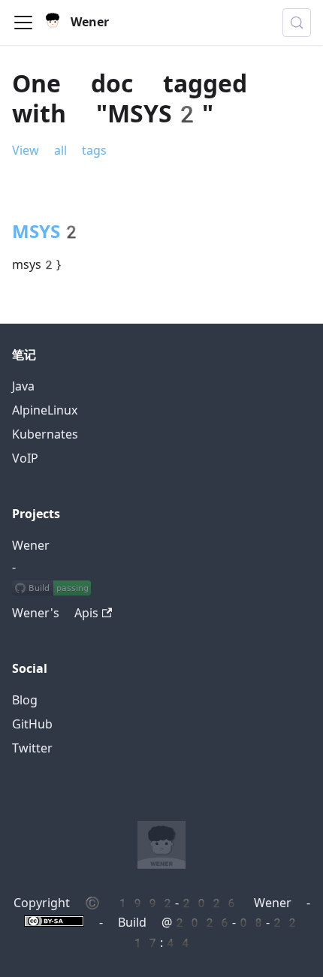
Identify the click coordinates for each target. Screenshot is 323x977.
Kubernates (45, 434)
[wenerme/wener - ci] (51, 589)
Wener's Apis (55, 613)
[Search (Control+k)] (296, 22)
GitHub (32, 724)
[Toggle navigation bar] (23, 22)
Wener (31, 545)
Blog (25, 700)
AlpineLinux (44, 410)
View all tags (59, 150)
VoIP (25, 458)
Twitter (32, 748)
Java (23, 386)
